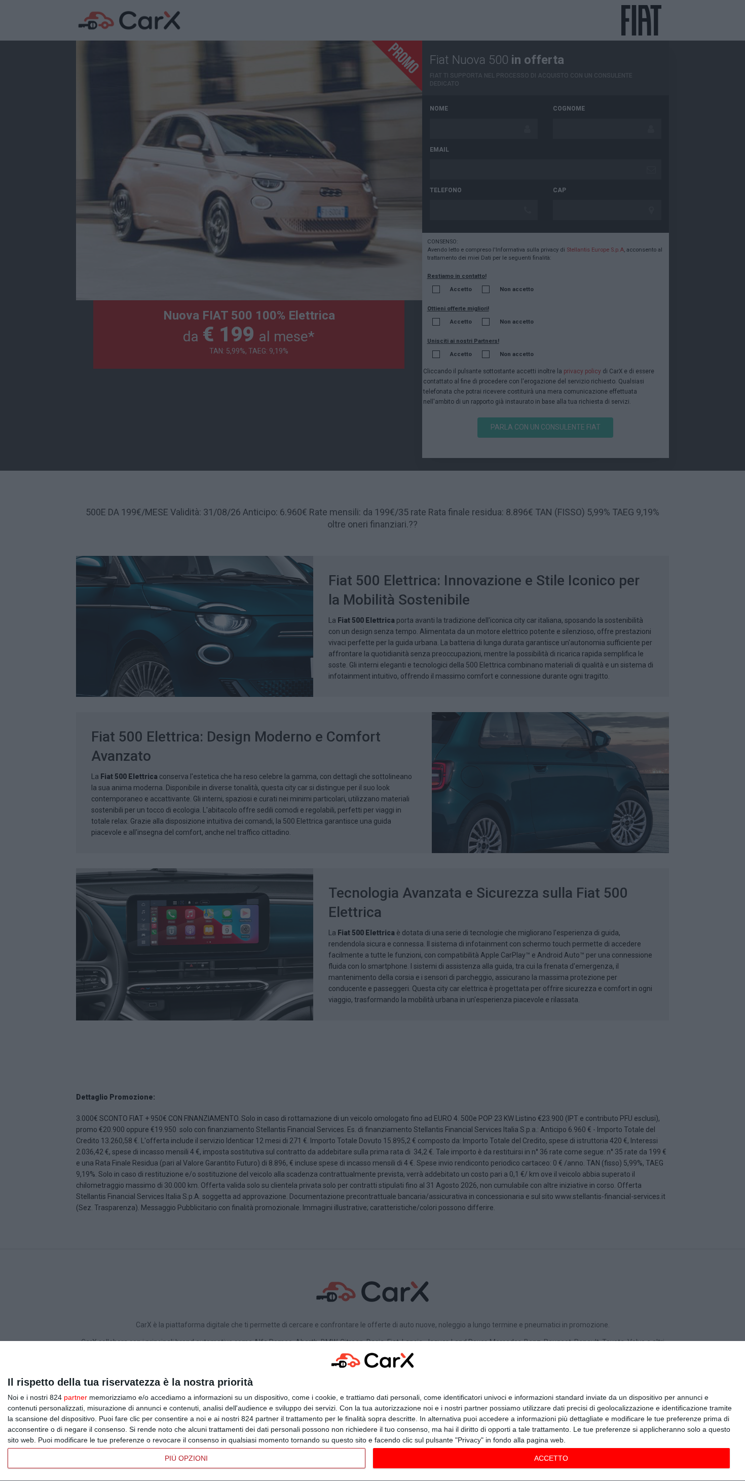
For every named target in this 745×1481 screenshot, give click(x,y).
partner (75, 1397)
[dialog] (372, 1411)
